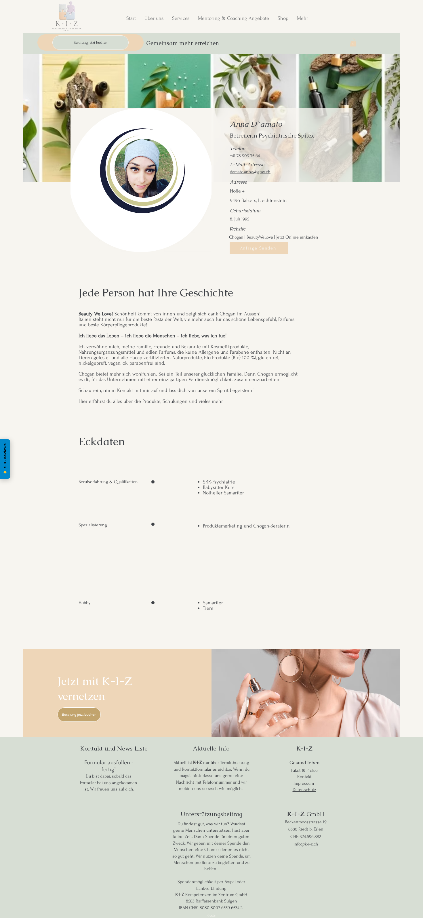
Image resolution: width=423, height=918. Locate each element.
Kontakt (304, 776)
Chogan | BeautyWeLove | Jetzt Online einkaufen (273, 237)
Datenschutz (304, 789)
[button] (353, 42)
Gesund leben (304, 763)
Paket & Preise (304, 770)
